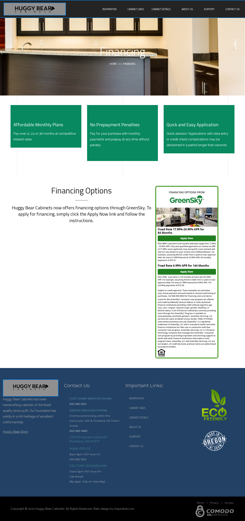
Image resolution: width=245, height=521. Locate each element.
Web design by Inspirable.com (113, 508)
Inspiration (109, 9)
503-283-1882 (78, 431)
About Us (187, 9)
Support (209, 9)
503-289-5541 (78, 404)
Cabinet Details (161, 9)
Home (113, 64)
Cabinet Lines (135, 9)
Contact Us (232, 9)
